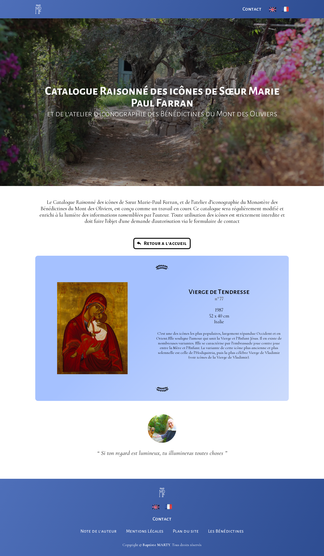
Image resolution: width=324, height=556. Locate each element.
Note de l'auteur (98, 531)
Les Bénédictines (226, 531)
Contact (252, 9)
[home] (38, 9)
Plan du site (186, 531)
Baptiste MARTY (156, 545)
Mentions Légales (145, 531)
